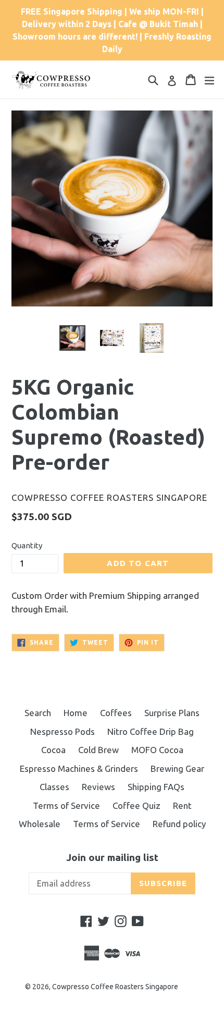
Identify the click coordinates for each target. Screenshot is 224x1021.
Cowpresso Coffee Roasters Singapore (115, 986)
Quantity (26, 545)
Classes (54, 787)
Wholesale (39, 824)
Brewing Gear (177, 768)
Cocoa (53, 750)
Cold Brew (98, 750)
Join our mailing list (112, 857)
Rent (182, 805)
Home (76, 713)
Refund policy (179, 824)
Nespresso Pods (62, 731)
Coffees (116, 713)
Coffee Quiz (136, 805)
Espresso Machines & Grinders (79, 768)
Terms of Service (66, 805)
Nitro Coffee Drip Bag (150, 731)
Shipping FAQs (156, 787)
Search (37, 713)
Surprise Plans (172, 713)
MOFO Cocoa (157, 750)
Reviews (98, 787)
